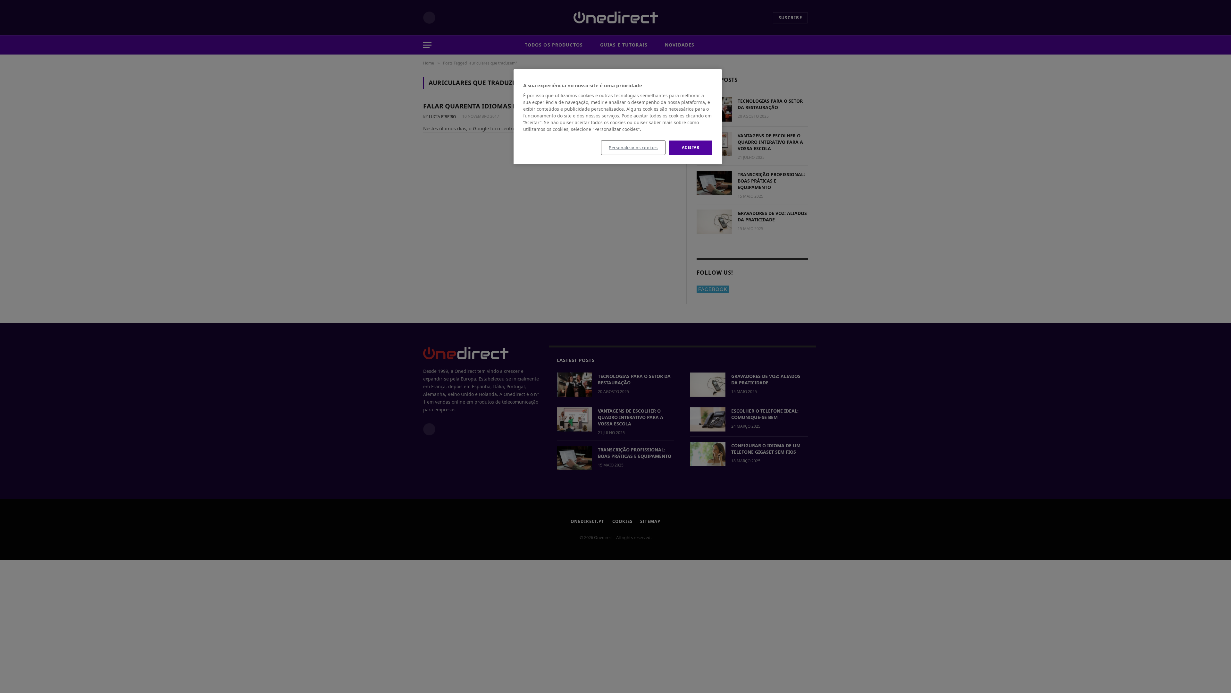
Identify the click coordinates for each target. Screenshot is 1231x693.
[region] (618, 116)
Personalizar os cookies (633, 147)
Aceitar (690, 147)
